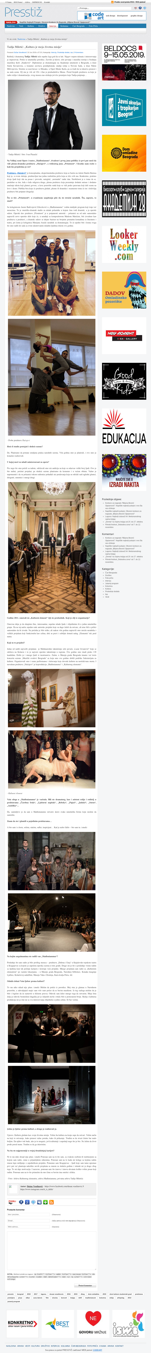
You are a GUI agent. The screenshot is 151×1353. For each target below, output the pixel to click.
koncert (64, 1298)
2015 (75, 1294)
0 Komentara (78, 52)
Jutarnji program (111, 583)
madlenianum (90, 1298)
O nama (8, 2)
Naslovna (11, 26)
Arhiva (27, 2)
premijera (11, 1298)
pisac (20, 1298)
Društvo (41, 26)
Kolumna (64, 26)
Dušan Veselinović (20, 52)
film (47, 1298)
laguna (43, 1294)
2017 (35, 1294)
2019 (104, 1294)
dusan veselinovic (57, 1294)
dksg (83, 1294)
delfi (80, 1298)
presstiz (11, 1294)
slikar (28, 1298)
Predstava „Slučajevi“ (16, 172)
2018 (29, 1294)
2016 (68, 1294)
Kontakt (47, 2)
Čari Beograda (78, 26)
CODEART (97, 1350)
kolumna (102, 1298)
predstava (139, 1294)
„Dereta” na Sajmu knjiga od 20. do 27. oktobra (124, 522)
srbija (111, 1298)
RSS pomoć (18, 2)
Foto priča (93, 26)
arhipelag (120, 1298)
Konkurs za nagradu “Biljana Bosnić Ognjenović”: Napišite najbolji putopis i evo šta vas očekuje (123, 505)
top (106, 594)
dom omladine (93, 1294)
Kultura (31, 26)
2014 (129, 1298)
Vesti (21, 26)
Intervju (52, 26)
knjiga (72, 1298)
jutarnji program (14, 1301)
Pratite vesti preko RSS (124, 2)
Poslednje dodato (112, 591)
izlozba (55, 1298)
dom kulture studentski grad (121, 1294)
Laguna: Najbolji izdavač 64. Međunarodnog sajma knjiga (43, 22)
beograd (20, 1294)
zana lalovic (37, 1298)
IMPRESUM (37, 2)
